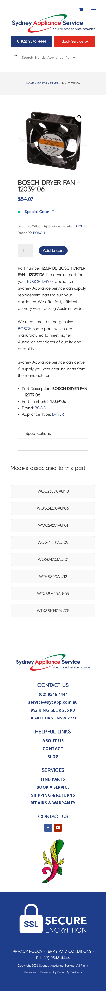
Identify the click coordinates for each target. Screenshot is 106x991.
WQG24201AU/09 (53, 542)
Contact (53, 748)
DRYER (54, 83)
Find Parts (53, 779)
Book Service (75, 41)
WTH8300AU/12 (53, 577)
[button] (79, 117)
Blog (53, 756)
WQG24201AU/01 (53, 525)
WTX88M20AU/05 (53, 594)
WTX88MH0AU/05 (53, 611)
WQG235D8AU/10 (53, 491)
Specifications (38, 433)
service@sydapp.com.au (53, 702)
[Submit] (16, 57)
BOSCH (42, 83)
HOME (30, 83)
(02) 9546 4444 (31, 41)
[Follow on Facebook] (48, 828)
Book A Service (53, 787)
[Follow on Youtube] (58, 828)
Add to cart (53, 250)
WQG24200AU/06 (53, 508)
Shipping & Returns (53, 795)
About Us (53, 740)
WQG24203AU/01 (53, 559)
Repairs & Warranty (53, 803)
